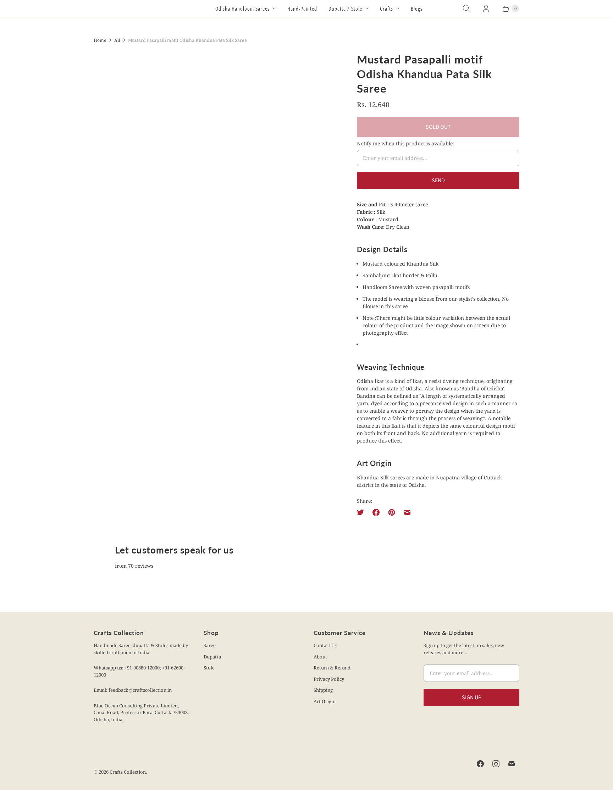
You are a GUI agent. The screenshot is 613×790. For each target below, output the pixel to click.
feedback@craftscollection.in (140, 690)
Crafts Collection (128, 772)
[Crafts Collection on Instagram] (496, 763)
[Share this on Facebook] (376, 512)
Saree (210, 645)
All (117, 40)
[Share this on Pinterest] (391, 512)
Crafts (386, 8)
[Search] (466, 8)
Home (100, 40)
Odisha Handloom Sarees (242, 8)
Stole (209, 667)
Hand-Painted (302, 8)
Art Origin (325, 701)
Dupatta (212, 656)
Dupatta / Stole (345, 8)
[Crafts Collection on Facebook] (480, 763)
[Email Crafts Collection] (511, 763)
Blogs (417, 8)
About (320, 656)
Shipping (323, 690)
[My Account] (486, 8)
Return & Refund (332, 667)
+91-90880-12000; (143, 667)
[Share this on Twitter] (362, 512)
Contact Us (325, 645)
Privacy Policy (329, 679)
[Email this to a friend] (407, 512)
